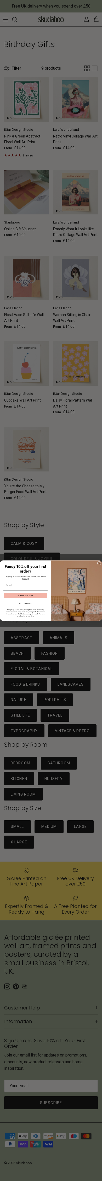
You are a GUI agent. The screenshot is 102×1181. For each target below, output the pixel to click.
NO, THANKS (25, 603)
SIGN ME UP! (25, 595)
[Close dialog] (99, 563)
